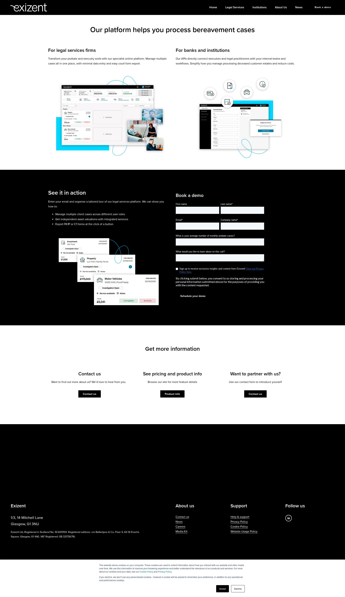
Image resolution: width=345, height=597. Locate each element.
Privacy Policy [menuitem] (239, 522)
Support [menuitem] (239, 506)
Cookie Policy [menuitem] (239, 526)
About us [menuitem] (185, 506)
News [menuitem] (299, 7)
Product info (172, 393)
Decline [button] (238, 588)
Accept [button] (222, 588)
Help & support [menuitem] (240, 517)
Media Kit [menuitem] (181, 531)
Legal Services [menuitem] (234, 7)
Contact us (89, 393)
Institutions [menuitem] (259, 7)
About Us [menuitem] (281, 7)
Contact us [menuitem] (182, 517)
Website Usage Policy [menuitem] (244, 531)
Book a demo (323, 7)
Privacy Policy (164, 571)
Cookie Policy (146, 571)
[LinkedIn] (288, 518)
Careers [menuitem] (180, 526)
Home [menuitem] (213, 7)
